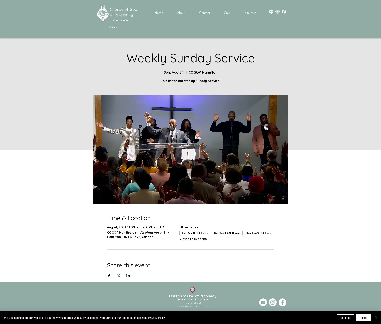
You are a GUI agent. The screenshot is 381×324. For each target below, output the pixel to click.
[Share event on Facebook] (109, 275)
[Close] (376, 317)
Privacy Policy (156, 318)
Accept (364, 318)
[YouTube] (263, 302)
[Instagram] (277, 12)
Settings (345, 318)
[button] (250, 13)
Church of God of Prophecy (123, 12)
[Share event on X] (118, 275)
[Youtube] (271, 12)
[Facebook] (284, 12)
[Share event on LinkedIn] (128, 275)
